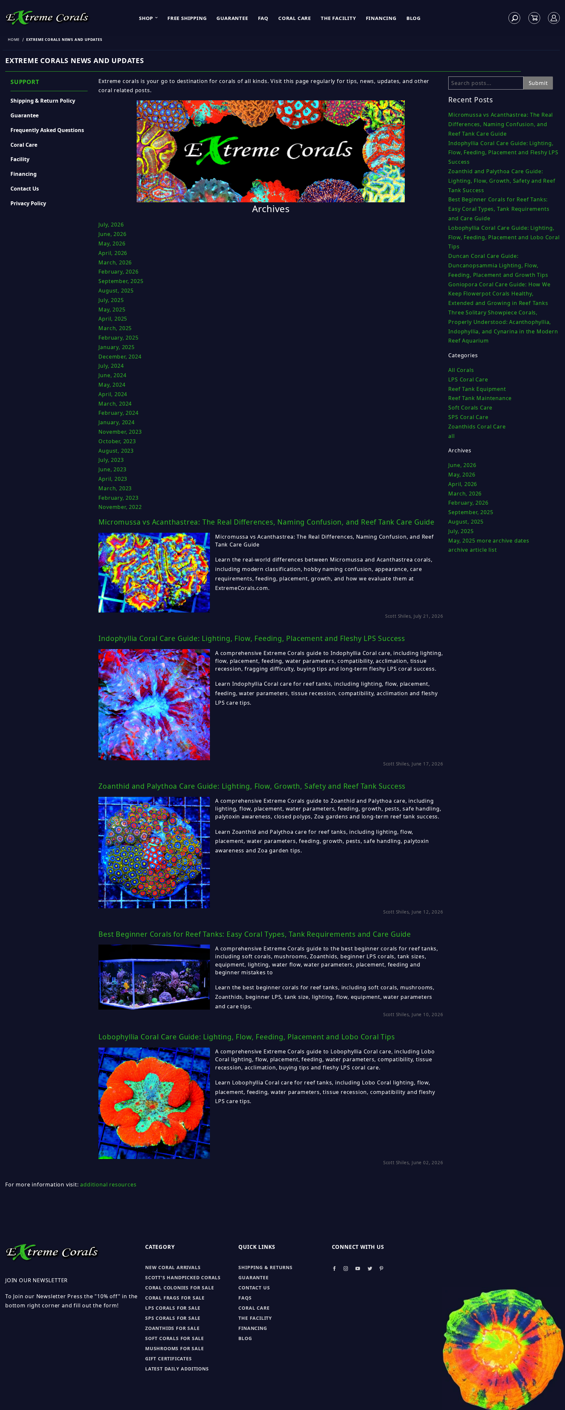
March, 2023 (115, 488)
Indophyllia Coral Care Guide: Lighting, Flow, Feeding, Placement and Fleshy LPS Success (251, 638)
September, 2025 (120, 281)
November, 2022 (120, 507)
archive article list (472, 549)
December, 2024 (119, 356)
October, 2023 (117, 441)
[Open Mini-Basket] (534, 18)
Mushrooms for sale (174, 1348)
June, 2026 (112, 234)
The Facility (338, 18)
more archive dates (503, 540)
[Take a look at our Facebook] (334, 1269)
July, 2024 (111, 365)
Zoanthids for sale (172, 1328)
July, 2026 (111, 224)
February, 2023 (118, 497)
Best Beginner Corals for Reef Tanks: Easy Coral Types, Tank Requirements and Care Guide (254, 934)
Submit (538, 83)
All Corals (461, 370)
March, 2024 (115, 403)
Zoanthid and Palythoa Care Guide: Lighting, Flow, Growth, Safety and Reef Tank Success (251, 786)
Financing (381, 18)
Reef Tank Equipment (477, 389)
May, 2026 (111, 243)
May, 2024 (111, 384)
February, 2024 (118, 412)
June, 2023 (112, 469)
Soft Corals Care (470, 407)
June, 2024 (112, 375)
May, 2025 (111, 309)
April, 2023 (112, 478)
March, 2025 (115, 328)
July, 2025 (111, 300)
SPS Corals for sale (172, 1318)
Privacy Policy (28, 203)
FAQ (263, 18)
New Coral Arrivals (172, 1267)
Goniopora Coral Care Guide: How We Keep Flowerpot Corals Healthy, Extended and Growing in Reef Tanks (499, 294)
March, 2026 (115, 262)
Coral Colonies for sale (179, 1287)
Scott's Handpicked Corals (183, 1277)
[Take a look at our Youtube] (358, 1269)
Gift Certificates (168, 1358)
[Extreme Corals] (49, 17)
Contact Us (24, 188)
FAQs (244, 1298)
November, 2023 (120, 431)
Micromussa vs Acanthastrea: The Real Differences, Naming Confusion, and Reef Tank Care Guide (266, 522)
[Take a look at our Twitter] (370, 1269)
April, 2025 (112, 318)
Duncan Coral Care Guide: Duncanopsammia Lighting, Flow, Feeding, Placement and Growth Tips (498, 265)
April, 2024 (112, 394)
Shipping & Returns (265, 1267)
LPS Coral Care (468, 379)
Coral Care (294, 18)
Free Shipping (187, 18)
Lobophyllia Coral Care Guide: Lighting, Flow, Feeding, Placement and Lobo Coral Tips (246, 1036)
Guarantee (232, 18)
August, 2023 (116, 450)
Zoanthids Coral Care (476, 426)
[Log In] (554, 18)
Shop (146, 18)
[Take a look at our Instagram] (346, 1269)
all (451, 436)
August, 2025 (116, 290)
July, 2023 (111, 459)
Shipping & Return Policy (42, 100)
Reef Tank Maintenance (480, 398)
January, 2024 (116, 422)
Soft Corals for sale (174, 1338)
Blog (413, 18)
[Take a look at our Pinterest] (381, 1269)
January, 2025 (116, 347)
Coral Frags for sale (175, 1298)
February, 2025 (118, 337)
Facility (19, 159)
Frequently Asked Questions (47, 130)
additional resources (108, 1184)
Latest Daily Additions (177, 1369)
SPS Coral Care (468, 417)
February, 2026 (118, 271)
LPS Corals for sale (172, 1308)
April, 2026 (112, 253)
